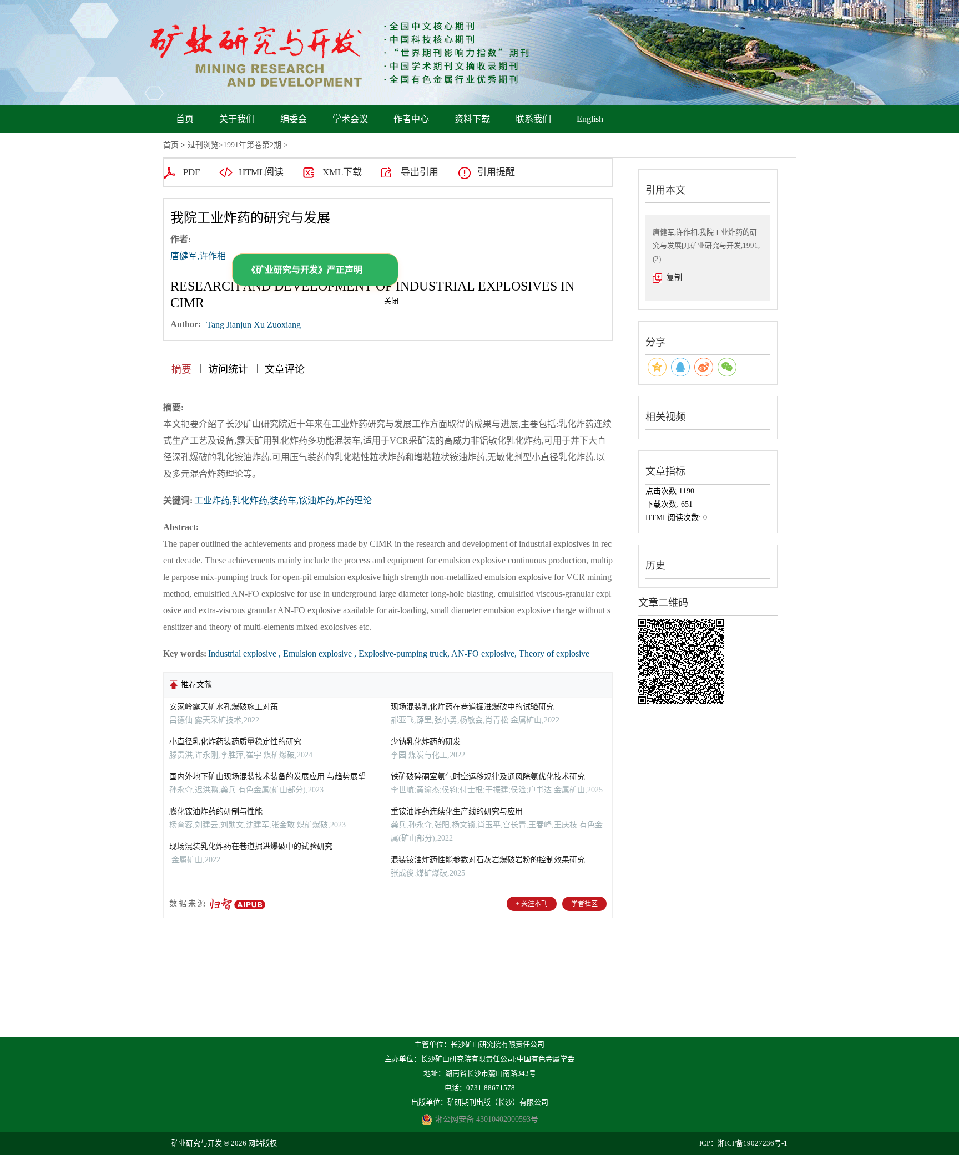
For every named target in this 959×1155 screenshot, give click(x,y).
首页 (185, 119)
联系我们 (533, 119)
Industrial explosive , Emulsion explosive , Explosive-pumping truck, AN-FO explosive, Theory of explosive (398, 653)
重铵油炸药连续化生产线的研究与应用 (457, 811)
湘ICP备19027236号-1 (753, 1143)
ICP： (708, 1143)
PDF (191, 172)
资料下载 (472, 119)
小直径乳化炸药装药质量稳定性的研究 (235, 741)
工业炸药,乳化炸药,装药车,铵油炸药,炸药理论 (283, 500)
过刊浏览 (203, 145)
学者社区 (584, 904)
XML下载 (342, 172)
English (590, 119)
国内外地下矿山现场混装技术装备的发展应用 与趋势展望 (267, 776)
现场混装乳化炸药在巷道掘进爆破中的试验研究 (250, 846)
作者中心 (411, 119)
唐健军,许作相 (198, 256)
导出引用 (419, 172)
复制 (674, 277)
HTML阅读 (261, 172)
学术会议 (350, 119)
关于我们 (237, 119)
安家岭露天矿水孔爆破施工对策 (223, 707)
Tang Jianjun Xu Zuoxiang (253, 324)
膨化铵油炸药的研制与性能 (216, 811)
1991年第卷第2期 (252, 145)
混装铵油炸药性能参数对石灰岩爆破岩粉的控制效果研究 (488, 860)
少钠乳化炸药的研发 (426, 741)
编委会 (293, 119)
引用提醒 (496, 172)
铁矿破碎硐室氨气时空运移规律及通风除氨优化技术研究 (488, 776)
